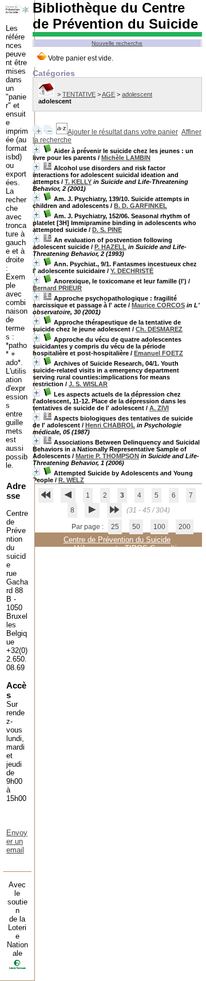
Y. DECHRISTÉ (131, 270)
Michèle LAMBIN (125, 157)
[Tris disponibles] (62, 132)
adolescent (137, 94)
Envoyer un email (16, 841)
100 (159, 527)
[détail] (36, 149)
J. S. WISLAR (88, 384)
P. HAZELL (110, 246)
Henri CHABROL (110, 425)
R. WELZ (71, 480)
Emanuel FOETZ (158, 353)
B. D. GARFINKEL (140, 205)
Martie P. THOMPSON (107, 456)
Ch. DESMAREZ (159, 329)
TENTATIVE (79, 94)
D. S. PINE (107, 229)
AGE (108, 94)
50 (136, 527)
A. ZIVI (159, 408)
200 (185, 527)
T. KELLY (78, 181)
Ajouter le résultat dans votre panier (123, 132)
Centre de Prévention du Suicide (117, 539)
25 (115, 527)
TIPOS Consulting (155, 548)
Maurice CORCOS (158, 305)
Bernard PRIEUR (57, 288)
